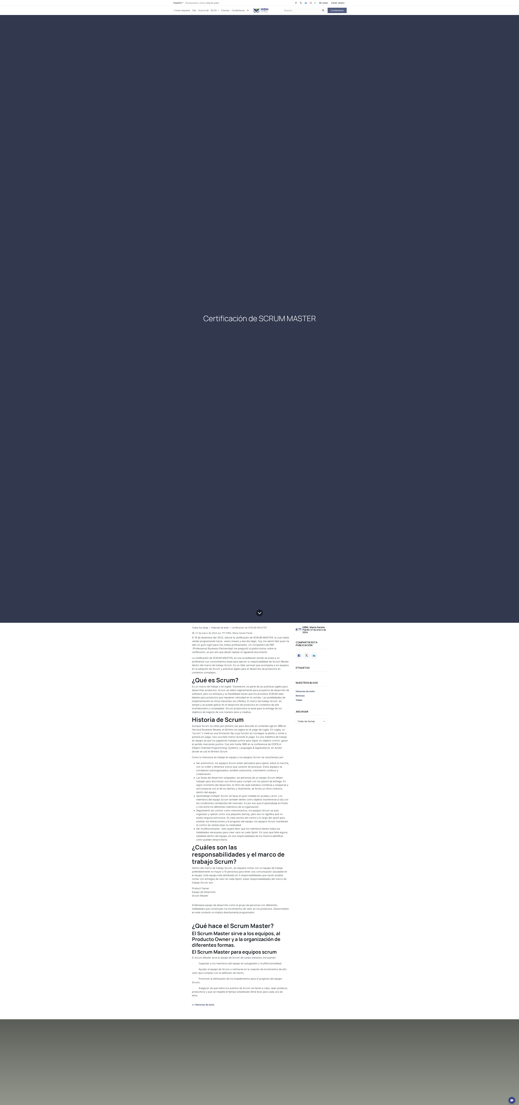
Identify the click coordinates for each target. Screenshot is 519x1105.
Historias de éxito (220, 627)
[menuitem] (181, 10)
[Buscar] (323, 10)
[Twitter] (306, 655)
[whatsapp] (315, 2)
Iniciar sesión (338, 2)
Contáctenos (337, 10)
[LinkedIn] (314, 655)
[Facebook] (299, 655)
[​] (296, 3)
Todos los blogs (200, 627)
